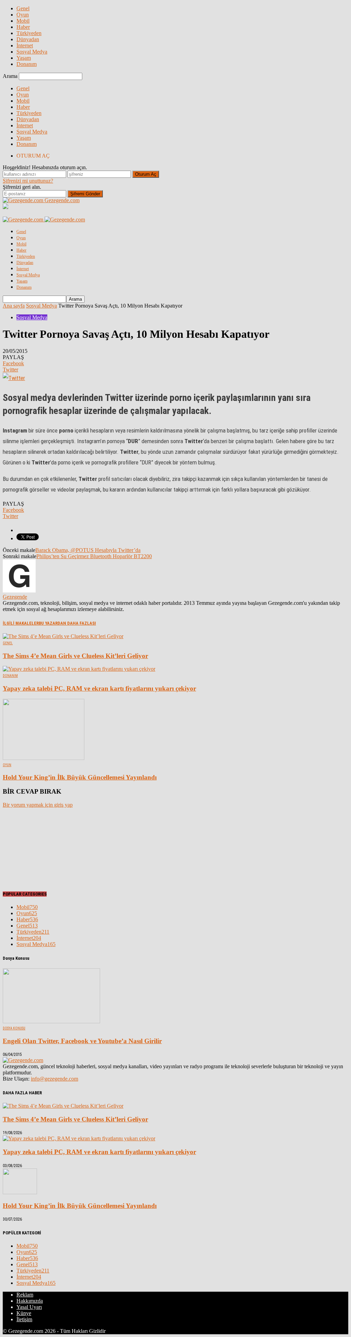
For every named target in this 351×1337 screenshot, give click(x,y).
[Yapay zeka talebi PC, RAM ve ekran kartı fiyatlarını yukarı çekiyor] (79, 669)
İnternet (24, 45)
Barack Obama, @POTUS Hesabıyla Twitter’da (88, 550)
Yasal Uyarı (29, 1307)
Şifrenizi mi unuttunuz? (28, 181)
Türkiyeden (28, 33)
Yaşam (23, 58)
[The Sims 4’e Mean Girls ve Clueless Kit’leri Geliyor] (63, 636)
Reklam (24, 1295)
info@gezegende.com (54, 1079)
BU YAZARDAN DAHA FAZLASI (67, 623)
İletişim (24, 1319)
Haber (23, 27)
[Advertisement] (37, 848)
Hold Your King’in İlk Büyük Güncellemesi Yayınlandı (80, 777)
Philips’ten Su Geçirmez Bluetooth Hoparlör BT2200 (94, 556)
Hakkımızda (29, 1301)
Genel (22, 8)
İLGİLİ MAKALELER (21, 623)
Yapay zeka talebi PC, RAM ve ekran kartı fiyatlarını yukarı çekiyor (99, 688)
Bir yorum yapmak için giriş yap (38, 805)
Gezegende (15, 597)
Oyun (22, 15)
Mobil (22, 21)
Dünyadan (27, 39)
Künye (23, 1313)
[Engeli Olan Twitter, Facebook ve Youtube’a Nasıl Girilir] (51, 1021)
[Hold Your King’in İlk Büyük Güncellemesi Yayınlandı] (43, 758)
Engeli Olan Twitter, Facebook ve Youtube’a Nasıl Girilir (82, 1041)
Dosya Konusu (14, 1028)
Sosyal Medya (31, 52)
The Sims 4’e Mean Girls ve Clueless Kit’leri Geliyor (75, 655)
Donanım (26, 64)
